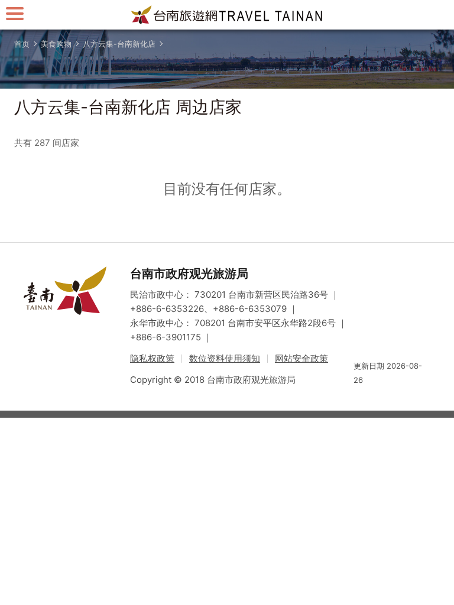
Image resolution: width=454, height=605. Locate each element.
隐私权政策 (152, 358)
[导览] (15, 13)
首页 (22, 43)
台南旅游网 (227, 14)
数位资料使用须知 (224, 358)
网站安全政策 (301, 358)
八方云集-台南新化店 (119, 43)
